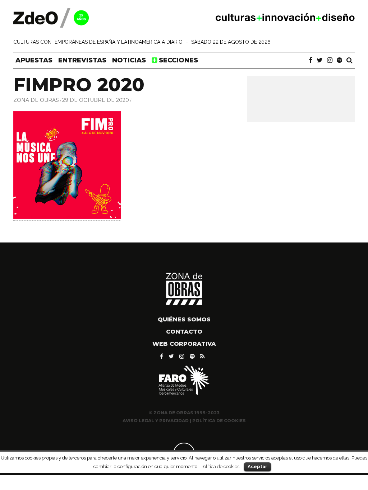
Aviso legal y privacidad (156, 420)
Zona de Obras (36, 100)
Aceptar (257, 466)
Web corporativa (184, 343)
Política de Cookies (219, 420)
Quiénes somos (184, 319)
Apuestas (33, 60)
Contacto (184, 331)
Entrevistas (82, 60)
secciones (177, 60)
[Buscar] (349, 60)
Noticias (129, 60)
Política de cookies (220, 466)
